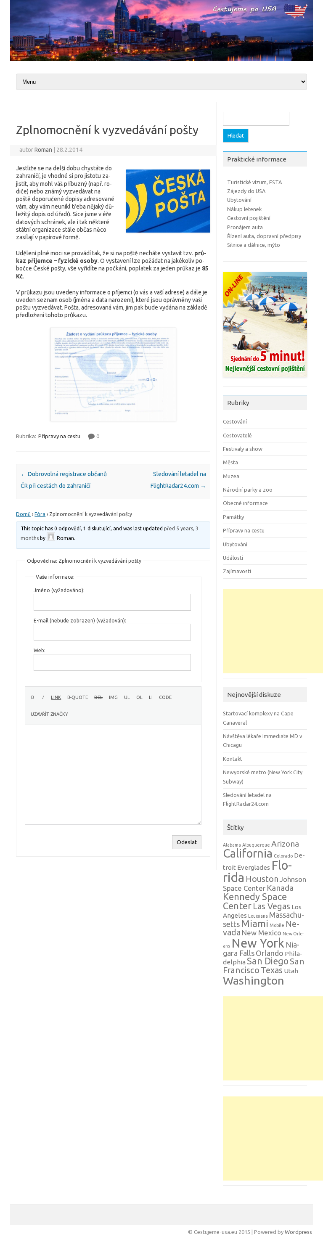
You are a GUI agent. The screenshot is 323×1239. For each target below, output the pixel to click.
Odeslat (187, 842)
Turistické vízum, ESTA (254, 182)
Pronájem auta (245, 227)
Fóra (39, 514)
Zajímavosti (237, 571)
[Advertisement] (273, 631)
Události (233, 558)
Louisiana (258, 916)
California (248, 853)
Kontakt (232, 759)
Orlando (269, 953)
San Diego (268, 961)
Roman (43, 149)
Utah (291, 970)
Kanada (280, 887)
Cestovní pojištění (248, 218)
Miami (254, 923)
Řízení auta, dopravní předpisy (264, 236)
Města (230, 462)
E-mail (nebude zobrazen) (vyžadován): (80, 620)
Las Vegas (271, 906)
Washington (253, 980)
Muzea (231, 476)
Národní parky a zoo (248, 489)
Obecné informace (245, 503)
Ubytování (239, 200)
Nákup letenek (244, 209)
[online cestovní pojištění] (265, 379)
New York (257, 943)
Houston (262, 879)
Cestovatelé (237, 435)
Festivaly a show (242, 449)
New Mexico (261, 933)
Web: (39, 650)
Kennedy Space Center (255, 901)
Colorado (283, 855)
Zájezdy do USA (246, 191)
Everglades (253, 867)
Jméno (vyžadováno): (59, 590)
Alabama (232, 844)
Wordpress (298, 1232)
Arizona (285, 843)
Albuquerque (256, 844)
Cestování (235, 421)
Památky (233, 517)
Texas (272, 970)
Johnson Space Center (264, 883)
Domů (23, 514)
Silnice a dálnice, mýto (253, 245)
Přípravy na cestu (59, 436)
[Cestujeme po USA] (161, 59)
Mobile (277, 925)
